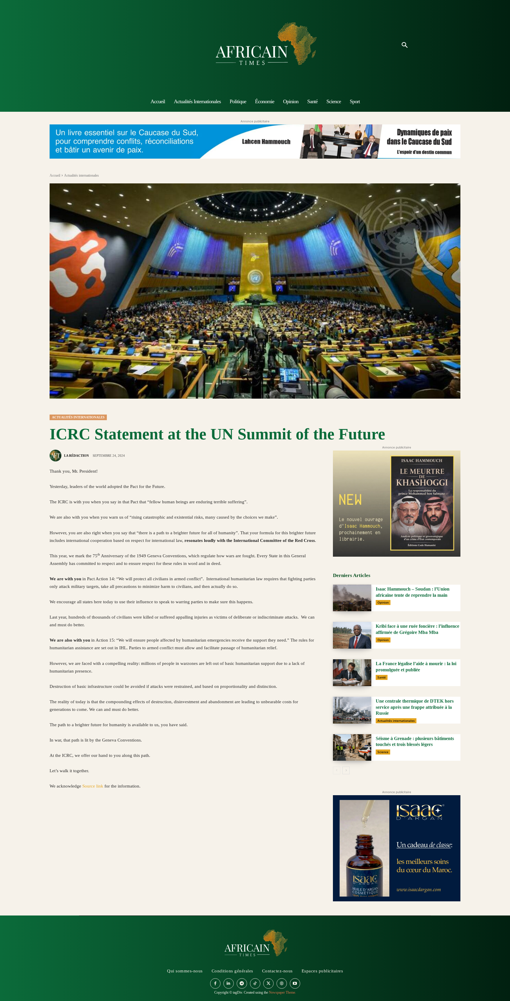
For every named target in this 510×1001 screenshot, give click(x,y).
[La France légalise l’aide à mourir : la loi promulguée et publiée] (352, 672)
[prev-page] (336, 770)
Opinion (383, 602)
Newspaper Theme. (282, 992)
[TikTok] (255, 983)
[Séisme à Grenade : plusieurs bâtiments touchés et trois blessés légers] (352, 747)
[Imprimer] (123, 814)
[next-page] (346, 770)
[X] (69, 814)
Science (382, 752)
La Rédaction (76, 455)
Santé (381, 677)
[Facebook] (55, 814)
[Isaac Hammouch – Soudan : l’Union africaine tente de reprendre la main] (352, 598)
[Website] (282, 983)
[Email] (110, 814)
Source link (93, 786)
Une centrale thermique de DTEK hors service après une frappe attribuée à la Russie (415, 707)
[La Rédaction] (56, 455)
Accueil (55, 175)
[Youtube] (295, 983)
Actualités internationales (81, 175)
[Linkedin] (96, 814)
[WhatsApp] (83, 814)
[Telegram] (137, 814)
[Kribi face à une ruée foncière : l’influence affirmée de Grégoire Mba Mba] (352, 635)
